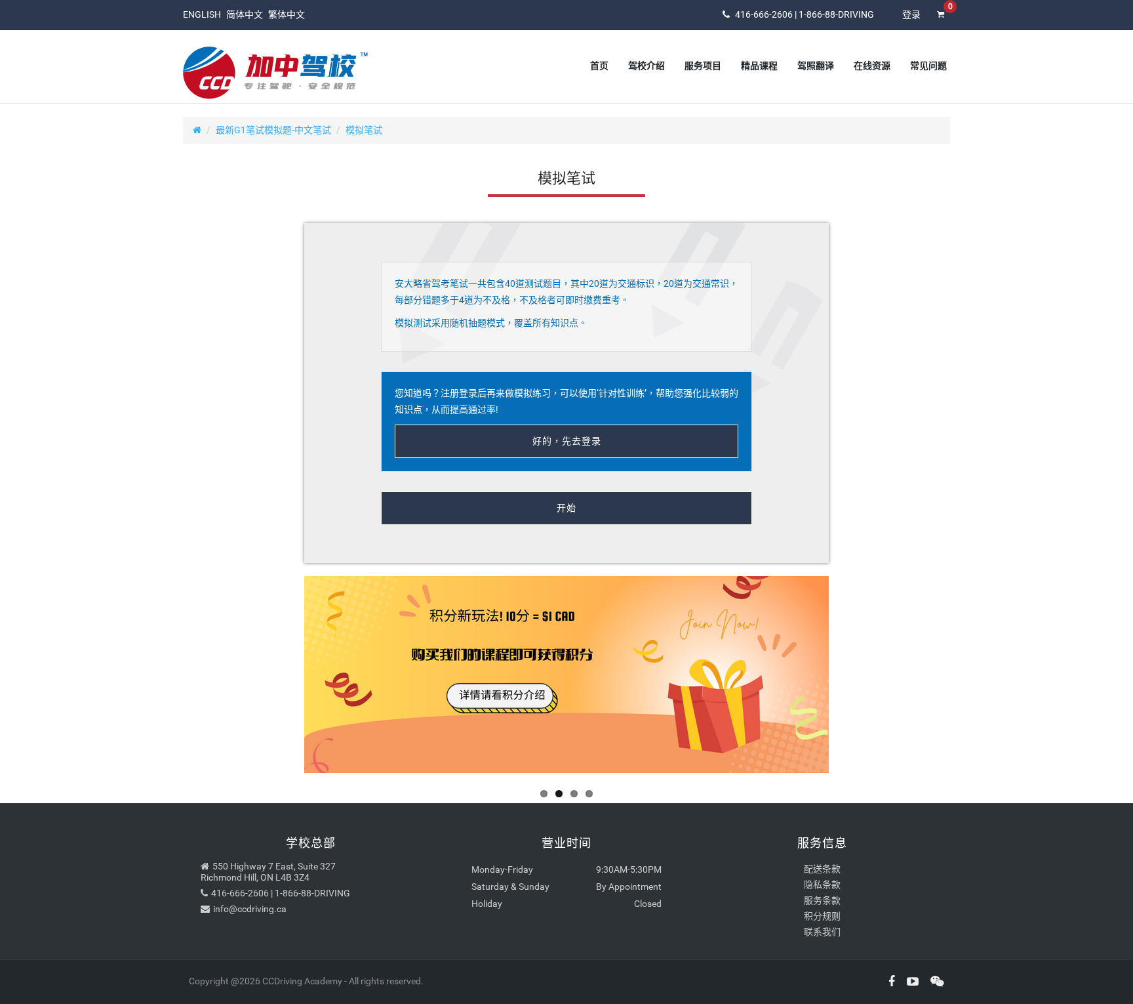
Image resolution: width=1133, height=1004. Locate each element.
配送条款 (822, 869)
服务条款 (822, 900)
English (202, 14)
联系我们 (822, 932)
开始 (566, 508)
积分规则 (822, 916)
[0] (940, 23)
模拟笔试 (364, 130)
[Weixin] (932, 981)
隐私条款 (822, 884)
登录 (911, 14)
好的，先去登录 (566, 441)
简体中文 (244, 14)
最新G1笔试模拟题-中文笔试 (273, 130)
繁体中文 (286, 14)
